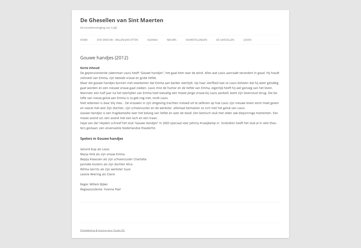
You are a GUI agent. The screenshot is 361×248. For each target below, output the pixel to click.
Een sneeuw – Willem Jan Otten (117, 40)
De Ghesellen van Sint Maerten (121, 20)
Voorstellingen (196, 40)
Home (84, 40)
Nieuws (172, 40)
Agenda (152, 40)
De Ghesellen (225, 40)
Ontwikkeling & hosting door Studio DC (102, 230)
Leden (247, 40)
